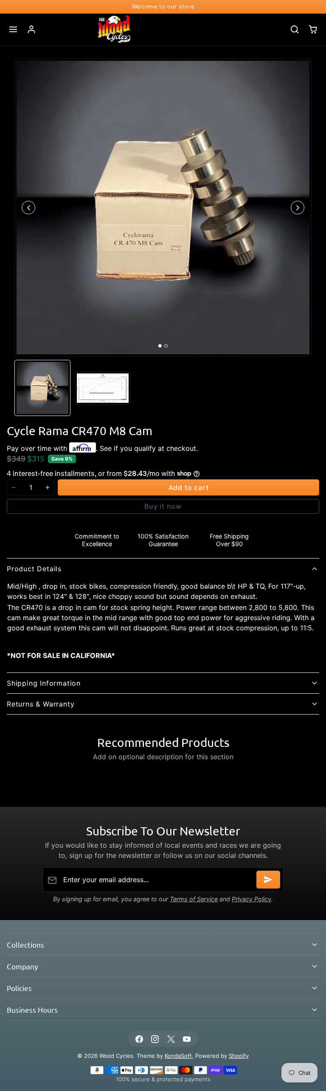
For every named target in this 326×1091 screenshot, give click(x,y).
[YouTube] (186, 1039)
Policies (19, 987)
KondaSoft (178, 1055)
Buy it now (163, 506)
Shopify (239, 1055)
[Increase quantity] (47, 487)
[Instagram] (155, 1039)
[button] (13, 29)
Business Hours (32, 1009)
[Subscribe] (268, 880)
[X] (171, 1039)
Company (22, 966)
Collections (25, 944)
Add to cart (189, 487)
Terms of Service (194, 899)
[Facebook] (139, 1039)
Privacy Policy (251, 899)
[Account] (31, 29)
